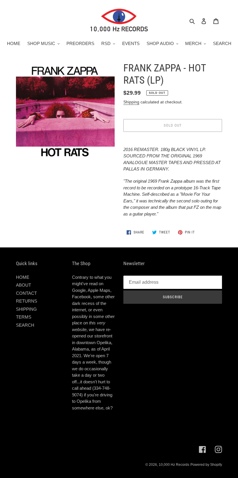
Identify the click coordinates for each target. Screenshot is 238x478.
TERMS (23, 317)
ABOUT (23, 285)
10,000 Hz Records (174, 465)
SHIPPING (26, 309)
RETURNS (26, 301)
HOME (22, 277)
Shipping (131, 102)
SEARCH (25, 325)
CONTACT (26, 293)
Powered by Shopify (206, 465)
